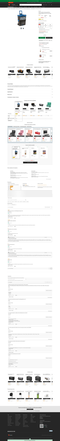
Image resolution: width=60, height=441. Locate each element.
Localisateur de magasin (10, 416)
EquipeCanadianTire (11, 364)
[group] (18, 114)
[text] (12, 76)
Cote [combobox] (8, 204)
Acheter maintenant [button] (49, 37)
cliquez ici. (42, 62)
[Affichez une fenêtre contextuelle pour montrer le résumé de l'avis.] (29, 76)
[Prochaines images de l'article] (35, 20)
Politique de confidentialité (33, 416)
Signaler (15, 226)
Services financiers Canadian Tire (18, 416)
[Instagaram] (10, 431)
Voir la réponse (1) (50, 325)
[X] (9, 431)
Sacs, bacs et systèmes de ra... (27, 8)
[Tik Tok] (14, 431)
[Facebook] (8, 431)
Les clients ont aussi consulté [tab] (16, 126)
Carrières (24, 419)
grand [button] (12, 201)
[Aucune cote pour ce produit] (46, 115)
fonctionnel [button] (16, 201)
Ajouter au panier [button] (42, 37)
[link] (41, 15)
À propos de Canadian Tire (25, 416)
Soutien (35, 2)
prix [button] (10, 201)
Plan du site (32, 418)
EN (51, 2)
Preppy (9, 245)
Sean (8, 230)
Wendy (9, 306)
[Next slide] (52, 69)
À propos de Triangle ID (25, 417)
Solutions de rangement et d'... (19, 8)
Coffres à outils (33, 8)
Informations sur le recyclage (25, 425)
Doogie (9, 300)
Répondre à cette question (49, 290)
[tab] (41, 25)
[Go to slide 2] (23, 28)
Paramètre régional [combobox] (13, 204)
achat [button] (8, 201)
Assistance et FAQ (9, 417)
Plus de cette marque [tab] (29, 126)
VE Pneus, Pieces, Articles (17, 418)
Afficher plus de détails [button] (29, 122)
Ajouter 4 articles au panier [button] (30, 162)
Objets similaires (50, 15)
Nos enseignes (24, 418)
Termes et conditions (32, 417)
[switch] (9, 113)
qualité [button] (21, 201)
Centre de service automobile (17, 417)
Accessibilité (32, 419)
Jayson (9, 286)
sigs (8, 328)
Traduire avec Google (10, 216)
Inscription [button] (32, 2)
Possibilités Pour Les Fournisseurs (26, 426)
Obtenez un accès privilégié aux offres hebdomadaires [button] (29, 440)
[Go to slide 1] (21, 28)
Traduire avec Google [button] (10, 302)
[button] (40, 4)
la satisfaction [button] (24, 201)
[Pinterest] (13, 431)
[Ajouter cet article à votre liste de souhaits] (45, 35)
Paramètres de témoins (10, 425)
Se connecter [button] (49, 2)
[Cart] (51, 4)
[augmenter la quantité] (39, 35)
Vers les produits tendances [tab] (23, 126)
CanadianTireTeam (11, 348)
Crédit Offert (29, 2)
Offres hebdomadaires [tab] (10, 126)
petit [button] (18, 201)
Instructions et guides (17, 425)
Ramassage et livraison (10, 419)
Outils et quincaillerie (12, 8)
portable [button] (27, 201)
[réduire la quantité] (43, 35)
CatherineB (9, 342)
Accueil (9, 8)
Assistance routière (17, 419)
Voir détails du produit (45, 15)
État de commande (9, 418)
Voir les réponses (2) (50, 297)
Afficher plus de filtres (10, 203)
